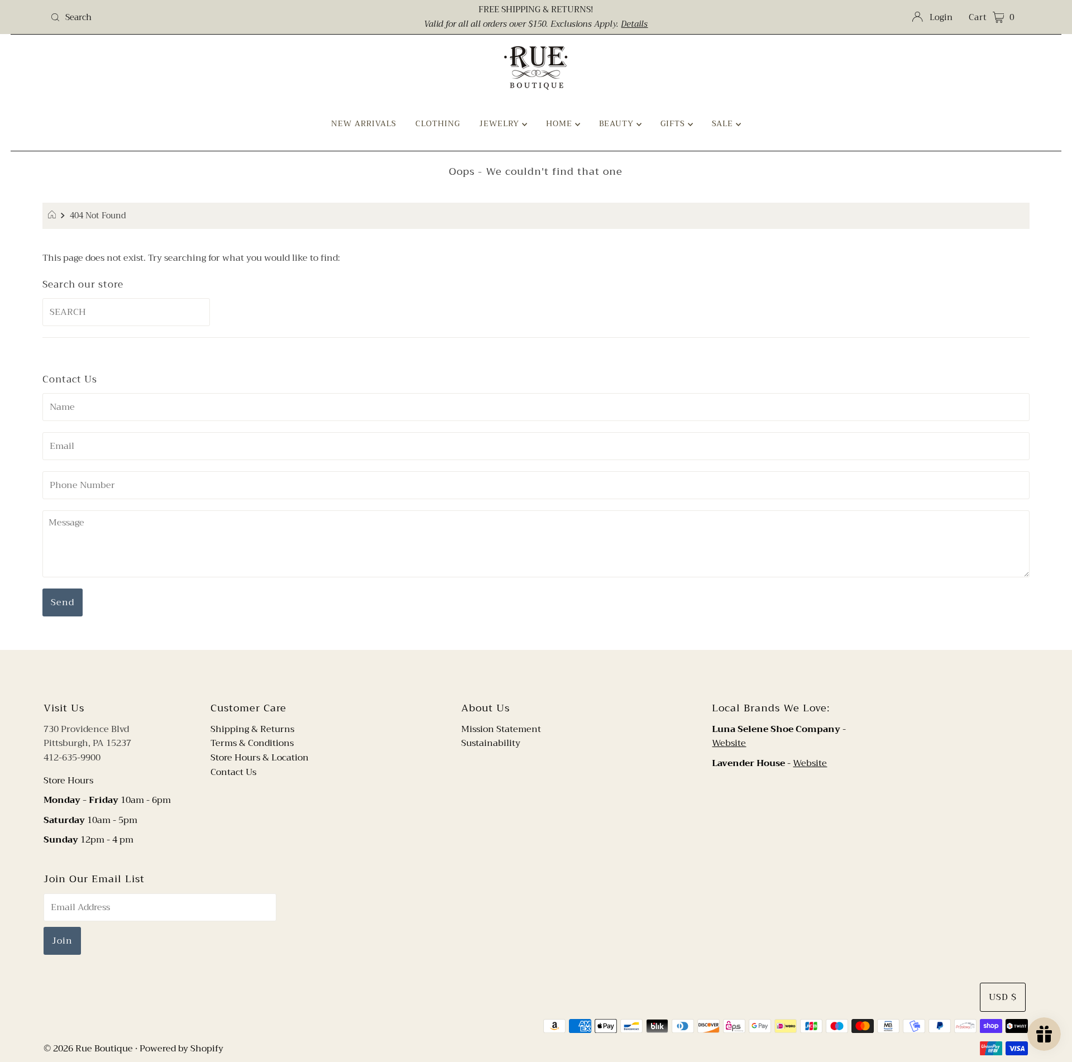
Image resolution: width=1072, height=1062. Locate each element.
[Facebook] (525, 674)
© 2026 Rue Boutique (88, 1048)
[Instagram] (545, 674)
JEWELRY (500, 123)
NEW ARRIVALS (363, 123)
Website (729, 743)
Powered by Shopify (181, 1048)
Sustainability (490, 743)
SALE (724, 123)
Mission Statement (501, 729)
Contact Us (233, 772)
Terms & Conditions (252, 743)
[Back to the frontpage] (53, 216)
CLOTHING (437, 123)
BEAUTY (617, 123)
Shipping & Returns (252, 729)
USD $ (1003, 997)
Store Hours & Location (259, 758)
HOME (560, 123)
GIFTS (674, 123)
